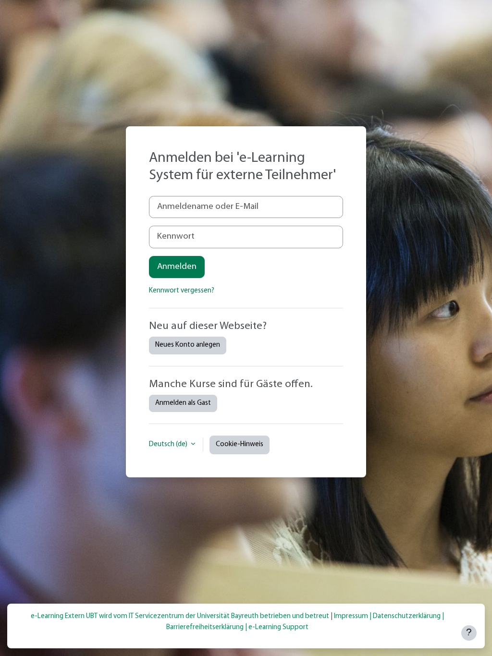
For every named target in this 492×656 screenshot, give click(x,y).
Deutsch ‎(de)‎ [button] (169, 444)
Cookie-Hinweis (239, 444)
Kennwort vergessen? (181, 290)
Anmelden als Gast (183, 403)
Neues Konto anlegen (187, 345)
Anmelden (177, 266)
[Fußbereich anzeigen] (469, 633)
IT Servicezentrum (156, 616)
